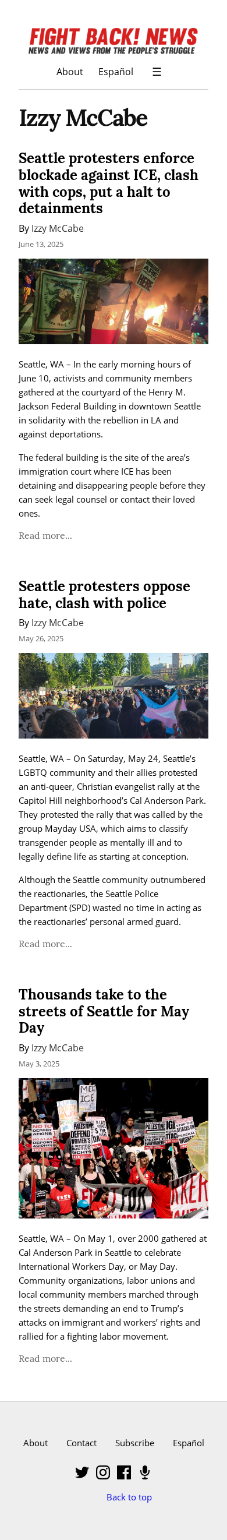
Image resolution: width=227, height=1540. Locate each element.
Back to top (129, 1497)
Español (115, 71)
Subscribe (134, 1443)
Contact (81, 1443)
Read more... (45, 535)
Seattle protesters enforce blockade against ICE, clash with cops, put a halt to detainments (108, 183)
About (69, 71)
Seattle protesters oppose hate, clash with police (104, 594)
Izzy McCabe (57, 228)
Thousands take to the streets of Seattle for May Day (104, 1011)
